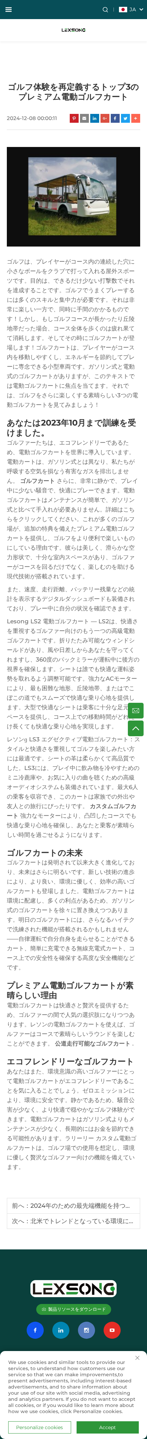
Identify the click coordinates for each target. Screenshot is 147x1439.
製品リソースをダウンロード (77, 1309)
